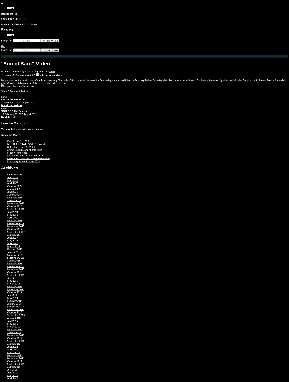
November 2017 (15, 226)
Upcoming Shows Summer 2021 (23, 161)
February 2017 (14, 249)
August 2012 (13, 343)
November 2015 (15, 269)
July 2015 (12, 277)
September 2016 (16, 257)
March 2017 (13, 246)
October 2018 (14, 206)
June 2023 (12, 177)
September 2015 (16, 274)
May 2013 (12, 323)
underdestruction (48, 74)
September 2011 (16, 363)
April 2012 (12, 349)
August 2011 (13, 366)
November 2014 (15, 289)
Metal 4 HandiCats (17, 152)
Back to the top (9, 13)
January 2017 (14, 251)
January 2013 (14, 332)
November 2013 (15, 309)
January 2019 (14, 200)
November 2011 (15, 358)
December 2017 (15, 223)
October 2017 (14, 229)
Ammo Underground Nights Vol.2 (24, 149)
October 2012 (14, 338)
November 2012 (15, 335)
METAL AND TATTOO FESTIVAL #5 (26, 144)
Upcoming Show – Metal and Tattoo (25, 155)
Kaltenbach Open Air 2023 (21, 146)
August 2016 (13, 260)
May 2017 (12, 240)
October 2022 (14, 186)
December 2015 (15, 266)
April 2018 (12, 217)
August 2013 (13, 317)
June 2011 (12, 372)
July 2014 (12, 295)
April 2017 (12, 243)
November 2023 (15, 174)
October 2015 (14, 272)
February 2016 (14, 263)
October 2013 (14, 312)
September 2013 (16, 315)
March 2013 (13, 326)
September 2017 (16, 231)
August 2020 (13, 194)
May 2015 (12, 280)
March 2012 (13, 352)
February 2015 (14, 286)
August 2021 (13, 188)
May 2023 (12, 180)
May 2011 (12, 375)
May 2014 (12, 297)
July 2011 (12, 369)
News (52, 71)
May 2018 (12, 214)
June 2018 (12, 211)
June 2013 (12, 320)
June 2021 (12, 191)
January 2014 (14, 303)
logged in (19, 129)
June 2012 (12, 346)
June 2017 (12, 237)
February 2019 (14, 197)
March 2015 (13, 283)
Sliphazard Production (267, 80)
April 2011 (12, 378)
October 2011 (14, 361)
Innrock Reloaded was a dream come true (28, 158)
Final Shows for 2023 (18, 141)
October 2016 (14, 254)
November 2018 (15, 203)
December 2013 (15, 306)
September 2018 (16, 208)
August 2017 (13, 234)
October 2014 (14, 292)
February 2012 (14, 355)
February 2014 (14, 300)
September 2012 (16, 340)
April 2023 (12, 183)
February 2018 (14, 220)
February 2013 (14, 329)
